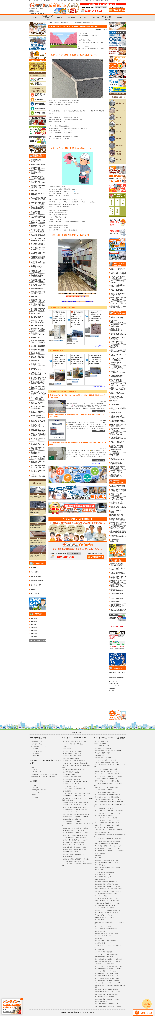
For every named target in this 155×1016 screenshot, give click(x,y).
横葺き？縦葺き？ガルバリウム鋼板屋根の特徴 (118, 298)
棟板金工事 (119, 145)
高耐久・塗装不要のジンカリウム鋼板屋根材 (38, 416)
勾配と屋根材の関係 (37, 325)
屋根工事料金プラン (68, 748)
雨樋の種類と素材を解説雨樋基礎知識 (38, 462)
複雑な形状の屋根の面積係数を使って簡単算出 (38, 292)
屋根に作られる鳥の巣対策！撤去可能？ (117, 589)
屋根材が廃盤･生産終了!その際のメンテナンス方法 (108, 846)
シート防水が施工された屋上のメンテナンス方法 (38, 221)
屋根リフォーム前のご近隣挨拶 (71, 758)
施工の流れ (83, 17)
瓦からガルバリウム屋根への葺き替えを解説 (117, 277)
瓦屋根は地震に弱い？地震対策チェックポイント (118, 437)
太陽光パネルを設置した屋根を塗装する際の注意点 (76, 859)
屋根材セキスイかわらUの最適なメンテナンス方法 (118, 388)
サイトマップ (35, 593)
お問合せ (33, 589)
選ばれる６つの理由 (36, 744)
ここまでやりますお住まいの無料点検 (107, 17)
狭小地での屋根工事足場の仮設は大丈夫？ (116, 397)
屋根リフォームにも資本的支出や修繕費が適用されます (77, 814)
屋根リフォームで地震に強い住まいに (73, 776)
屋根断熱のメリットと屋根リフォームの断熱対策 (38, 457)
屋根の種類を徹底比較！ (114, 346)
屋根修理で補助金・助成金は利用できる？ (116, 475)
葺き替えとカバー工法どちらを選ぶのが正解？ (117, 342)
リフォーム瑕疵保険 (36, 751)
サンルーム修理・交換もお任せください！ (117, 568)
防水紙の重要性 (35, 353)
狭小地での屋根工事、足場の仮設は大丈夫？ (106, 771)
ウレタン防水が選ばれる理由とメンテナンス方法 (38, 216)
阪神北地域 (34, 633)
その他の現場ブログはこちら (99, 463)
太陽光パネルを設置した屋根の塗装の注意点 (117, 376)
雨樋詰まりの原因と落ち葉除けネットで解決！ (118, 585)
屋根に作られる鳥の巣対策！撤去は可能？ (74, 854)
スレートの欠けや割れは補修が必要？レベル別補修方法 (109, 810)
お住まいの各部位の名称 (38, 164)
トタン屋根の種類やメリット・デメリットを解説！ (108, 813)
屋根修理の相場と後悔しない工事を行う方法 (116, 325)
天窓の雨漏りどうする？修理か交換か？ (38, 448)
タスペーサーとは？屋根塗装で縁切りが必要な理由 (108, 838)
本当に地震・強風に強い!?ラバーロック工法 (106, 975)
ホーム (35, 17)
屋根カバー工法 (120, 110)
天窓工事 (118, 159)
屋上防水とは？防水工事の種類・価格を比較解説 (38, 235)
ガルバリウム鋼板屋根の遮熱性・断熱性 (117, 285)
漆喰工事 (118, 117)
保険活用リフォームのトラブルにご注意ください (118, 536)
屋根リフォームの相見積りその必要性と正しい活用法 (118, 490)
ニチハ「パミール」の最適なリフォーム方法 (106, 762)
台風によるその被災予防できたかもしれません (118, 416)
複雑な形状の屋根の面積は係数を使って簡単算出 (107, 867)
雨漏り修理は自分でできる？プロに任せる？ (38, 177)
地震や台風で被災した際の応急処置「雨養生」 (38, 280)
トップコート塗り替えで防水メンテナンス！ (38, 471)
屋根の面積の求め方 (37, 288)
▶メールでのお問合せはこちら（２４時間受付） (77, 301)
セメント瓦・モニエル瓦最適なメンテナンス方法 (38, 248)
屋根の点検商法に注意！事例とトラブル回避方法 (117, 519)
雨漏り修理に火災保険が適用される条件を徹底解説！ (108, 1006)
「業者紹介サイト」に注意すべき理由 (116, 540)
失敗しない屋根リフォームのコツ (116, 321)
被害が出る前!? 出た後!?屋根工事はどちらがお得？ (118, 507)
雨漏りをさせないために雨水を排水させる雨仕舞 (38, 329)
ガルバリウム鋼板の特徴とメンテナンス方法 (38, 412)
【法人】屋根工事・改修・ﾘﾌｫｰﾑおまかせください (118, 605)
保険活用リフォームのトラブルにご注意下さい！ (107, 961)
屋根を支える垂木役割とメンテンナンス (37, 425)
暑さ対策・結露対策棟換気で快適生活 (104, 872)
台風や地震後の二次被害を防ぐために (117, 429)
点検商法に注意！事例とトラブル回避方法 (74, 760)
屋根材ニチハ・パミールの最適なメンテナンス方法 (118, 384)
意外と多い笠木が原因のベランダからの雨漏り (38, 203)
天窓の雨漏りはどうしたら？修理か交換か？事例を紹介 (109, 829)
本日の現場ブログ (36, 772)
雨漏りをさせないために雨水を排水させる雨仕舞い (108, 983)
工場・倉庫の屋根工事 (116, 593)
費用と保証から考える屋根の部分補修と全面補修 (75, 816)
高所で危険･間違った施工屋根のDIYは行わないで (38, 421)
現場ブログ (56, 22)
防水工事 (118, 131)
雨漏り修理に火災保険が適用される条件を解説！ (117, 467)
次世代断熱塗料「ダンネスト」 (114, 454)
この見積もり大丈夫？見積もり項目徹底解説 (116, 502)
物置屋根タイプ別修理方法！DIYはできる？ (116, 564)
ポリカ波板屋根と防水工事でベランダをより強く (118, 577)
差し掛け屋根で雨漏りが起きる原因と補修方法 (107, 980)
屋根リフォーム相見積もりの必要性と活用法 (74, 807)
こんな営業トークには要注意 (116, 511)
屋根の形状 (34, 296)
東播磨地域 (34, 621)
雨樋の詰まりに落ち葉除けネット (71, 851)
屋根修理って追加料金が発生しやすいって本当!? (117, 527)
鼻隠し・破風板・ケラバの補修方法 (38, 194)
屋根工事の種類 (117, 97)
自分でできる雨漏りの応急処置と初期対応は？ (117, 463)
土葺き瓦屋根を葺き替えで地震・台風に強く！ (38, 253)
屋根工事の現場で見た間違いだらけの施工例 (116, 446)
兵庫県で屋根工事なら (37, 580)
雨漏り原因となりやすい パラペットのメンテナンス (76, 830)
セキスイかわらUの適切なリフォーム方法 (105, 760)
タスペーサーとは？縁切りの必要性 (37, 212)
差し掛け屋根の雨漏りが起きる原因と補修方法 (38, 309)
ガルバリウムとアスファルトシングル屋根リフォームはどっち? (38, 392)
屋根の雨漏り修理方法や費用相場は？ (38, 430)
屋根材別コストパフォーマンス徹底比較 (38, 364)
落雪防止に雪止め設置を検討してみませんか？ (75, 840)
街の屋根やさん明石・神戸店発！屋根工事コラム (43, 776)
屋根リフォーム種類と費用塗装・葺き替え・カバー (118, 350)
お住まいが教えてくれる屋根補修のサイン (117, 338)
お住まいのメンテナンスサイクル (103, 926)
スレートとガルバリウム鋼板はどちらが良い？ (117, 269)
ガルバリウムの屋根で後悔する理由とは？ (37, 403)
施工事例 (59, 17)
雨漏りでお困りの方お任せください (72, 753)
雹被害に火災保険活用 (101, 1001)
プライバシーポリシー (37, 585)
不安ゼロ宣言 (34, 748)
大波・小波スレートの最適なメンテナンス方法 (38, 262)
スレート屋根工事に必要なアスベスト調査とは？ (38, 466)
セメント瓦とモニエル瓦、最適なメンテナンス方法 (108, 820)
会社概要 (119, 17)
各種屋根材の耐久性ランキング (103, 943)
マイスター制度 (35, 755)
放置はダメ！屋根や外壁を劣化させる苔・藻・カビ (108, 968)
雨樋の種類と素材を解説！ (70, 856)
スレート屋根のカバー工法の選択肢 (118, 355)
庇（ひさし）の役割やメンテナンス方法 (38, 439)
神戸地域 (33, 624)
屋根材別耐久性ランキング (36, 369)
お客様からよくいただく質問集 (103, 757)
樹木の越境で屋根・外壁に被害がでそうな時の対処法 (118, 531)
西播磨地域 (34, 636)
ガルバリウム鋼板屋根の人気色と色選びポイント (107, 794)
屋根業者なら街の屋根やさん (38, 790)
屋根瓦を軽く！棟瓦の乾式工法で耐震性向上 (116, 433)
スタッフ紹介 (35, 572)
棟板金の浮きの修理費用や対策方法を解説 (38, 186)
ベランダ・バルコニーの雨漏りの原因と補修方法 (38, 239)
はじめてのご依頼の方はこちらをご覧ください (75, 741)
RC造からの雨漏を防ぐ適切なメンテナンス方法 (107, 903)
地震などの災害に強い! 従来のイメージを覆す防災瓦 (108, 888)
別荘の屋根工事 (114, 601)
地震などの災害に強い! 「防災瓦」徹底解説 (117, 442)
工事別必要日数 (114, 404)
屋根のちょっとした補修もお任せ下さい (73, 755)
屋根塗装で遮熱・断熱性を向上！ (103, 877)
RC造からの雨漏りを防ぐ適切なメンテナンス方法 (38, 434)
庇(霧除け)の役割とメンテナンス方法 (36, 266)
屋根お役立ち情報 (115, 412)
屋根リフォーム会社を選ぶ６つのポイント (118, 408)
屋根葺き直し (120, 138)
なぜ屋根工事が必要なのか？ (117, 317)
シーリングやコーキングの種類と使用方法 (38, 271)
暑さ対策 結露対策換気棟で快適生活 (37, 317)
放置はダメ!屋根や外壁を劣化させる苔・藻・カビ (38, 378)
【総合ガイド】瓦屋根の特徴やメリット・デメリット (108, 799)
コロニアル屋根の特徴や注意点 (115, 363)
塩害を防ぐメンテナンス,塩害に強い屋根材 (38, 373)
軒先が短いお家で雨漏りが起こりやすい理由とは (38, 341)
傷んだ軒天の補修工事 (101, 919)
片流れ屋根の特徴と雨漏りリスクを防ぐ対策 (38, 300)
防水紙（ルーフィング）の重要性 (103, 936)
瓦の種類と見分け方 (37, 337)
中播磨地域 (34, 618)
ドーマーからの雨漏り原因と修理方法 (37, 443)
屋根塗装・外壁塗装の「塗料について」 (105, 753)
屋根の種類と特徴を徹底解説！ (37, 160)
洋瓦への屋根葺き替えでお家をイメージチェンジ (38, 387)
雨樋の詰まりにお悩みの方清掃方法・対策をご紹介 (118, 581)
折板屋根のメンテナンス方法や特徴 (104, 815)
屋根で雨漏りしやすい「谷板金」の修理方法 (37, 333)
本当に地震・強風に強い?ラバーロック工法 (38, 284)
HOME (50, 22)
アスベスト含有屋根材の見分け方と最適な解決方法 (108, 891)
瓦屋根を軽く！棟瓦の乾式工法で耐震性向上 (106, 884)
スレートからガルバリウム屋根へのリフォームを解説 (118, 273)
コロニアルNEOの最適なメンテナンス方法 (117, 393)
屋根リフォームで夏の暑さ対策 (71, 784)
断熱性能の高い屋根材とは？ (35, 452)
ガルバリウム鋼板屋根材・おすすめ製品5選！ (107, 778)
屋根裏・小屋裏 (35, 313)
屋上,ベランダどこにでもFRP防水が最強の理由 (38, 230)
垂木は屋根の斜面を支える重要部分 (72, 821)
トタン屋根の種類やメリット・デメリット (116, 367)
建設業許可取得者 (36, 576)
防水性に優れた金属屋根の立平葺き (104, 956)
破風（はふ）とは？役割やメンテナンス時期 (38, 475)
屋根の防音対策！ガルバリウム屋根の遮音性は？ (118, 306)
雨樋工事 (118, 124)
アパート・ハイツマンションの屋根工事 (116, 597)
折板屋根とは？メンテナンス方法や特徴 (117, 372)
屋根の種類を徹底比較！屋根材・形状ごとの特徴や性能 (109, 801)
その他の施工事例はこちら (100, 346)
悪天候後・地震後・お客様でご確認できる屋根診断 (108, 750)
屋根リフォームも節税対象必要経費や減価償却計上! (118, 610)
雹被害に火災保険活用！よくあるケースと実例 (117, 471)
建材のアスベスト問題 (37, 350)
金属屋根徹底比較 (99, 949)
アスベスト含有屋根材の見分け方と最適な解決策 (38, 346)
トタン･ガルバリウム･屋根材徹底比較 (37, 398)
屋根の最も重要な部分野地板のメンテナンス (37, 357)
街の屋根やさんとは (36, 741)
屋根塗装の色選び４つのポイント (115, 450)
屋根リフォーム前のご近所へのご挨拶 (116, 494)
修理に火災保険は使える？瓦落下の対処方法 (118, 425)
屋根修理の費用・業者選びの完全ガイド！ (38, 168)
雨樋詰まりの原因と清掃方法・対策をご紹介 (74, 849)
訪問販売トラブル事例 (116, 515)
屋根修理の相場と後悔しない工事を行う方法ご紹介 (76, 802)
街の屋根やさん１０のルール (38, 746)
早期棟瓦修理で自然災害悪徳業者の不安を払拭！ (38, 257)
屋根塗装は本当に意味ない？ (36, 172)
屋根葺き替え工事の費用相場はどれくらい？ (117, 329)
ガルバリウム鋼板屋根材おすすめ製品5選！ (117, 294)
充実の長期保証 (35, 753)
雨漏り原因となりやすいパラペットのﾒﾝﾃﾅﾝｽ (38, 226)
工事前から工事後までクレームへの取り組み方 (117, 498)
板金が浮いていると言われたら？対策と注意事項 (118, 523)
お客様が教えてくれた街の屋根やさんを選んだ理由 (44, 774)
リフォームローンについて (70, 812)
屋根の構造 (34, 190)
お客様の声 (71, 17)
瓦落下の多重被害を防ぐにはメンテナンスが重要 (117, 421)
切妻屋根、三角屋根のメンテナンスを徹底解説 (38, 304)
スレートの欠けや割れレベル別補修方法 (116, 359)
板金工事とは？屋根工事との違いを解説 (38, 182)
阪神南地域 (34, 630)
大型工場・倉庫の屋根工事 (70, 786)
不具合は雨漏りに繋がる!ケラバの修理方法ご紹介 (38, 198)
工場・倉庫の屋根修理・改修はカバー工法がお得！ (118, 573)
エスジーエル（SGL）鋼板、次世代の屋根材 (106, 954)
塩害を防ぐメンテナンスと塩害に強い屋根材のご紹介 (108, 966)
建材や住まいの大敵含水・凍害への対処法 (37, 321)
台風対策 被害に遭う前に (69, 774)
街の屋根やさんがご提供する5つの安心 (47, 17)
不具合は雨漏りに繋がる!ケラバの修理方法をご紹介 (108, 841)
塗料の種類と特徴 (117, 626)
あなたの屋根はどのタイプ (102, 745)
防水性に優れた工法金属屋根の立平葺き (37, 275)
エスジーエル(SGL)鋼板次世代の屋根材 (38, 407)
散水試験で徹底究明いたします (71, 772)
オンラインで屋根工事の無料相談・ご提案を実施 (117, 486)
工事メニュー (95, 17)
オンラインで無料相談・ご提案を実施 (73, 744)
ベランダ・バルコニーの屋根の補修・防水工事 (75, 781)
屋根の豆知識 (35, 360)
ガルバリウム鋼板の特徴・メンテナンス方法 (106, 898)
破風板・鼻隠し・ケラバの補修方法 (104, 827)
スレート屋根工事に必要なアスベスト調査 (106, 893)
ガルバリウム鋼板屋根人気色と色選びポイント (117, 290)
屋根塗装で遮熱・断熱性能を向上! (117, 459)
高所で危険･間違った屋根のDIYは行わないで (106, 905)
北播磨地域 (34, 627)
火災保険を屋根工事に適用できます (72, 779)
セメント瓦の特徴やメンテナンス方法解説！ (38, 244)
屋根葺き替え (120, 103)
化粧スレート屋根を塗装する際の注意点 (116, 380)
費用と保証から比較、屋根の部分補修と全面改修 (118, 334)
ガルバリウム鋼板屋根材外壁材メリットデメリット (118, 302)
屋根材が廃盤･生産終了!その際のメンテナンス (38, 382)
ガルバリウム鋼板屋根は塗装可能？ (117, 281)
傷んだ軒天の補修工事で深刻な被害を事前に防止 (38, 207)
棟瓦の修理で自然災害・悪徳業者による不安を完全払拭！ (110, 850)
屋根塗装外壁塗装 (118, 153)
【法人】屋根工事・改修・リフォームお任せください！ (77, 793)
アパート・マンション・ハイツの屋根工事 (74, 788)
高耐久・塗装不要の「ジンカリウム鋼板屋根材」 (107, 900)
